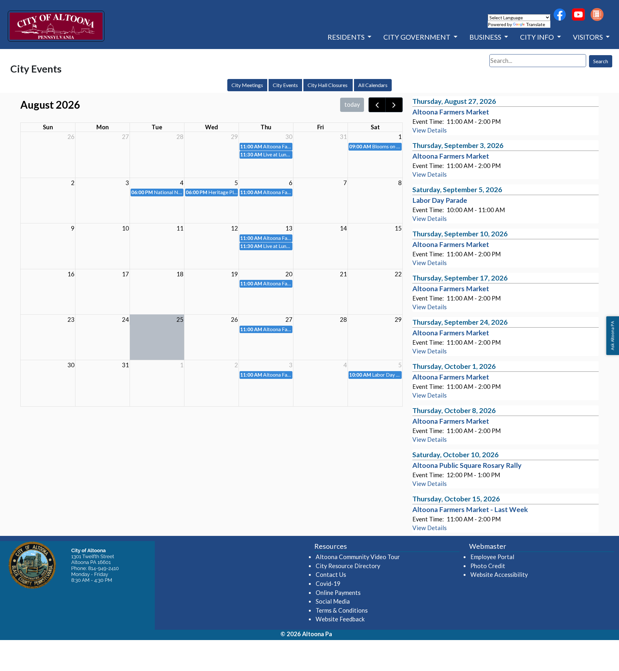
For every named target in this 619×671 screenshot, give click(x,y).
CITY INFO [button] (537, 37)
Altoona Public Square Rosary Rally (467, 465)
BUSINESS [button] (486, 37)
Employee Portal (492, 556)
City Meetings (247, 85)
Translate (535, 24)
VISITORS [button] (588, 37)
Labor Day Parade (439, 200)
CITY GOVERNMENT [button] (417, 37)
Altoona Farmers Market (450, 112)
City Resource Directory (348, 565)
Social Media (333, 601)
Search (600, 61)
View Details (429, 130)
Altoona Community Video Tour (358, 556)
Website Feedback (340, 619)
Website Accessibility (499, 574)
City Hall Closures (328, 85)
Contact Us (331, 574)
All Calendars (373, 85)
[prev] (377, 104)
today (352, 104)
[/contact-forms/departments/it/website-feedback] (597, 14)
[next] (394, 104)
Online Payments (338, 592)
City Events (285, 85)
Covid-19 (328, 583)
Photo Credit (487, 565)
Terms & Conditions (342, 610)
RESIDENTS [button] (347, 37)
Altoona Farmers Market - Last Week (470, 509)
